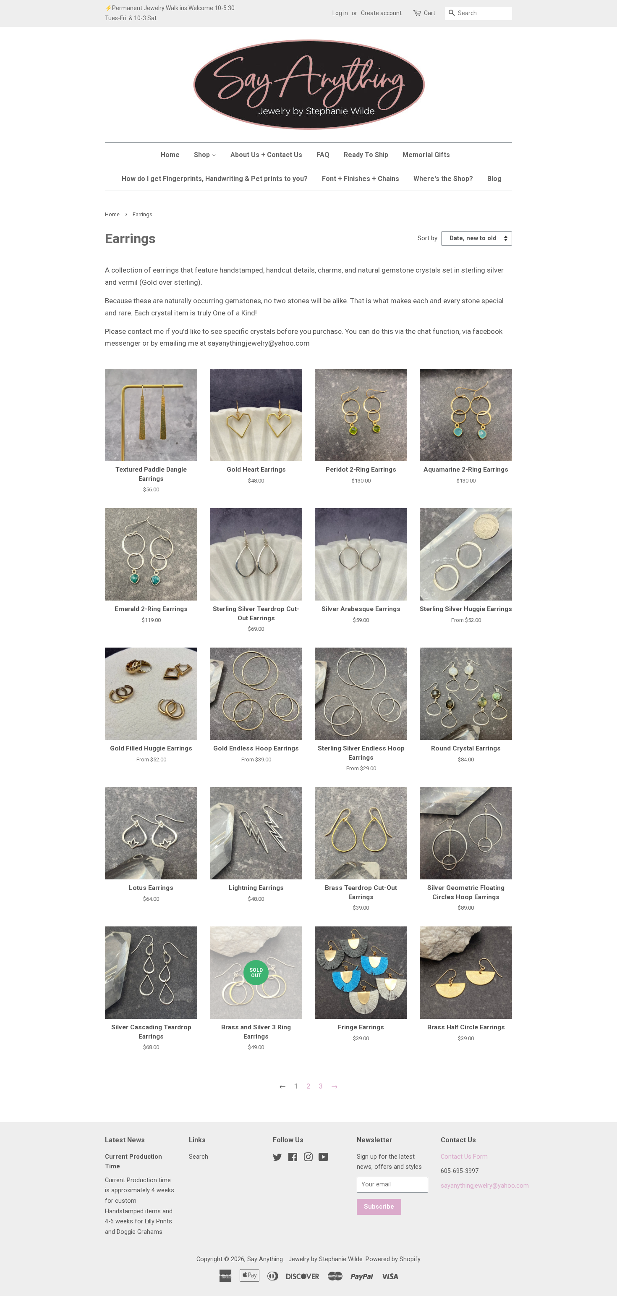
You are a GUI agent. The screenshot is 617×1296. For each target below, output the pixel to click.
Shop (203, 155)
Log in (340, 13)
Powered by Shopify (393, 1259)
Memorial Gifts (426, 155)
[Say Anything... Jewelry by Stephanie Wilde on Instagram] (308, 1158)
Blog (494, 179)
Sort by (427, 238)
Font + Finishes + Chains (360, 179)
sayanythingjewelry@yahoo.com (485, 1185)
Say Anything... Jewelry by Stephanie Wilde (305, 1259)
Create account (381, 13)
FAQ (322, 155)
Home (170, 155)
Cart (429, 13)
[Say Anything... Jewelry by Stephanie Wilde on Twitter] (277, 1158)
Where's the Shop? (443, 179)
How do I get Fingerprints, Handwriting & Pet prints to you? (215, 179)
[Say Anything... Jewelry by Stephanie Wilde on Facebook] (293, 1158)
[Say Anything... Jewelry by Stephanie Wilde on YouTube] (323, 1158)
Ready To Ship (366, 155)
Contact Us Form (464, 1156)
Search (198, 1156)
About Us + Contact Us (266, 155)
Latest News (125, 1140)
